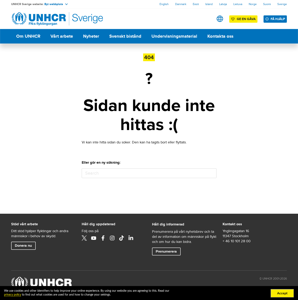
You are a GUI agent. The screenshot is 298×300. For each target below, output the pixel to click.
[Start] (39, 18)
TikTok (121, 238)
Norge (253, 4)
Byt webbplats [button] (53, 4)
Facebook (103, 238)
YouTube (93, 238)
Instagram (112, 238)
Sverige (282, 4)
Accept (282, 293)
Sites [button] (220, 18)
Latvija (223, 4)
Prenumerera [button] (166, 251)
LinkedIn (131, 238)
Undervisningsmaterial (174, 36)
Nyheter (91, 36)
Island (209, 4)
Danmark (180, 4)
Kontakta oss (220, 36)
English (164, 4)
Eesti (196, 4)
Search (212, 173)
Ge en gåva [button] (246, 19)
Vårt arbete (61, 36)
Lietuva (237, 4)
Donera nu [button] (23, 245)
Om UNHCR (28, 36)
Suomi (267, 4)
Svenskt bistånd (125, 36)
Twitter (84, 238)
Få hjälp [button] (278, 19)
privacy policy (12, 294)
